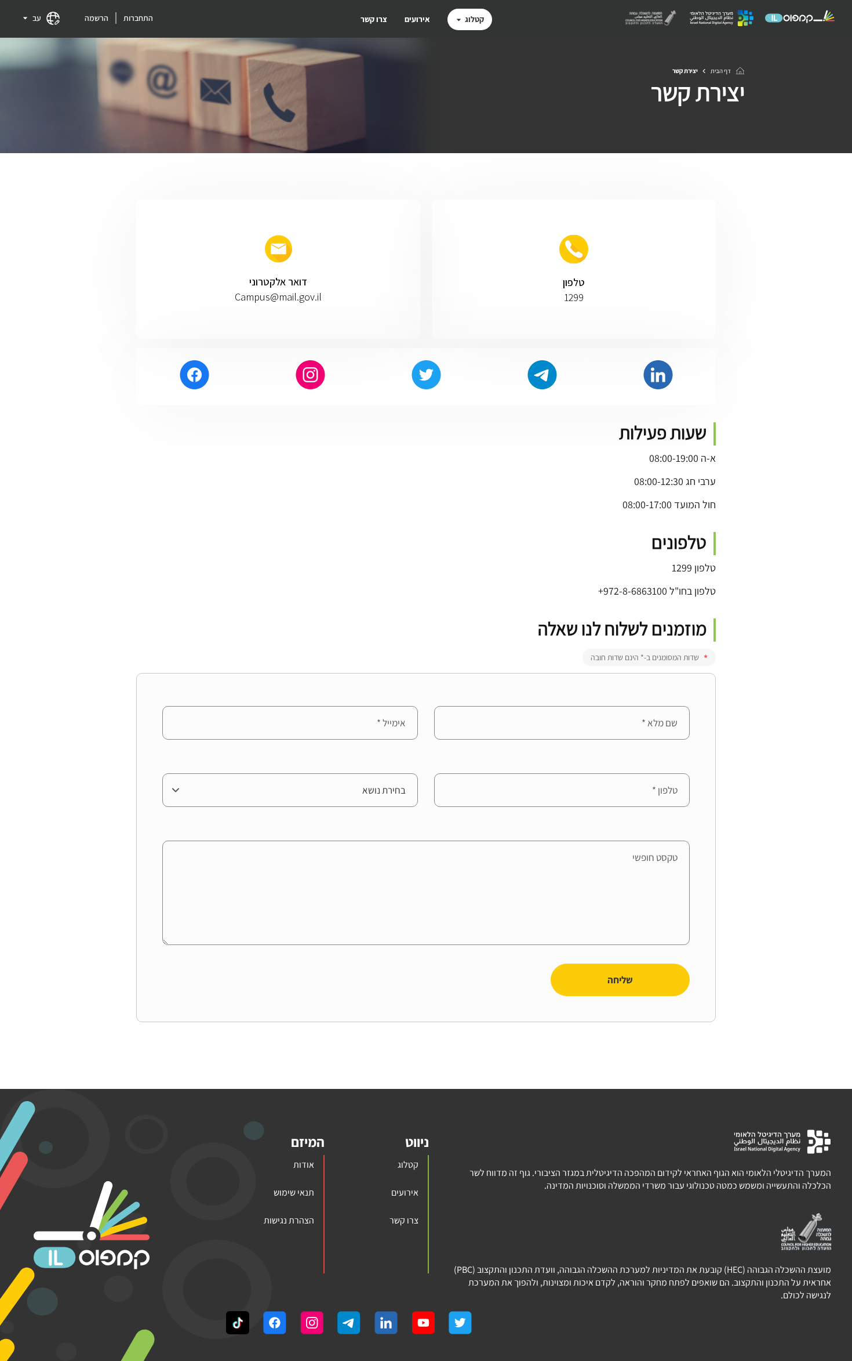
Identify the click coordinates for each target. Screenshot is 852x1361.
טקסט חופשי (667, 832)
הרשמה (96, 18)
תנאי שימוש (294, 1192)
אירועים (417, 19)
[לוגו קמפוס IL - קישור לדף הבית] (800, 22)
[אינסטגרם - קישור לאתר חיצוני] (310, 376)
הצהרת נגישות (289, 1220)
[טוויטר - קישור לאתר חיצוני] (426, 376)
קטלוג (474, 19)
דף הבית (721, 71)
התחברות (138, 18)
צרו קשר (374, 19)
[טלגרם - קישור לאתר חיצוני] (542, 376)
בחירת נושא (396, 764)
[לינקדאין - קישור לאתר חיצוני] (658, 376)
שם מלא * (672, 697)
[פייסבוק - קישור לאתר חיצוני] (194, 376)
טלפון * (677, 764)
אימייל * (403, 697)
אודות (303, 1165)
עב (36, 18)
